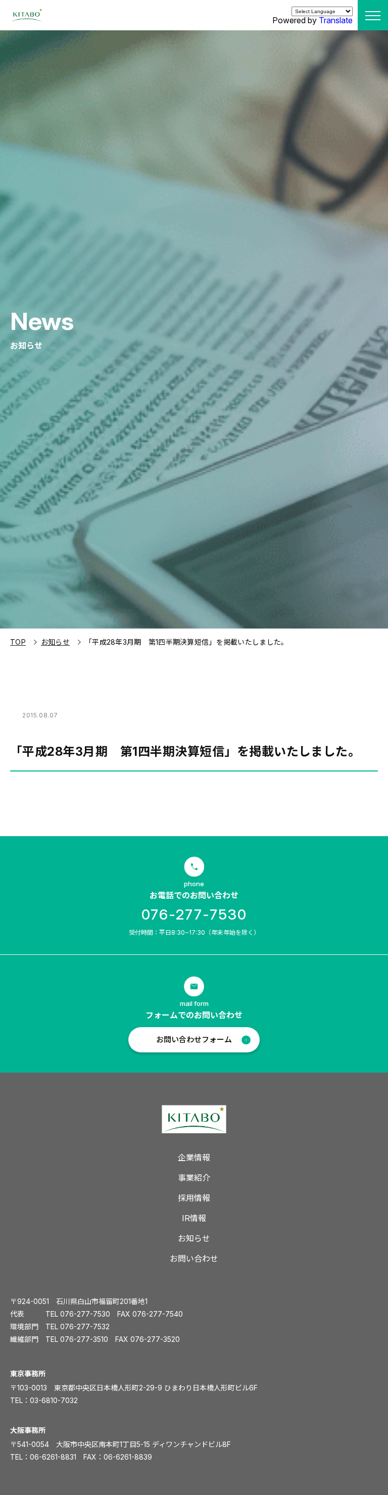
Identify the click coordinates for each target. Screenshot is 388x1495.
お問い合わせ (194, 1258)
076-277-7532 (85, 1326)
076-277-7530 (194, 914)
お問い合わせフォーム (194, 1039)
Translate (336, 20)
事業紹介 (194, 1178)
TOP (18, 642)
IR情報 (194, 1218)
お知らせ (55, 642)
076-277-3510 (84, 1339)
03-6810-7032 (54, 1400)
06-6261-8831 (53, 1457)
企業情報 (194, 1157)
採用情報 (194, 1198)
